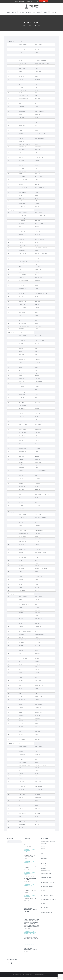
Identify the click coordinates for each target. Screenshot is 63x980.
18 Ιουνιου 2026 (27, 881)
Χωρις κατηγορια (28, 840)
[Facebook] (8, 962)
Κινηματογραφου (45, 870)
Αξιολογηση (44, 843)
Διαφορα (43, 848)
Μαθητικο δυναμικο (46, 877)
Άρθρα (28, 25)
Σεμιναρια (44, 890)
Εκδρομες (43, 863)
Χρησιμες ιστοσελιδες (47, 912)
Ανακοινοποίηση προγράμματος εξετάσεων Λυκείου (30, 949)
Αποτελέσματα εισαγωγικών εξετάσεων (31, 866)
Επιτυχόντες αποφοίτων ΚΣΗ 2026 (31, 843)
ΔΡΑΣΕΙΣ (32, 873)
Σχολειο (28, 850)
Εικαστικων (33, 932)
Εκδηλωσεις (44, 860)
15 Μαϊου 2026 (27, 941)
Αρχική (23, 25)
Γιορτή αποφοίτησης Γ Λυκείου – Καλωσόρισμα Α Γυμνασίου (30, 878)
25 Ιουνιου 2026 (27, 869)
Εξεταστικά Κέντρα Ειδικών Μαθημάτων (30, 899)
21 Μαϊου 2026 (27, 928)
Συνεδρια (43, 892)
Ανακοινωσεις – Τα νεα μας (48, 841)
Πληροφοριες (44, 879)
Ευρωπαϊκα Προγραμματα (47, 865)
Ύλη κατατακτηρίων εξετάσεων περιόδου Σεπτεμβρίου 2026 (29, 855)
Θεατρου (43, 868)
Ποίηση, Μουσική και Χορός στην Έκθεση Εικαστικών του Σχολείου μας (31, 938)
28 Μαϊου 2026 (27, 901)
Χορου (29, 933)
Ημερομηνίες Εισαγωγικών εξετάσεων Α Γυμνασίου (30, 889)
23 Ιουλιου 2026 (27, 846)
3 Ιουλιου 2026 (27, 858)
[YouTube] (11, 962)
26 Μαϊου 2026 (27, 913)
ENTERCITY (47, 974)
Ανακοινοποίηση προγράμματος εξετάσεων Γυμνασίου (30, 909)
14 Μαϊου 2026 (27, 952)
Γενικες (28, 873)
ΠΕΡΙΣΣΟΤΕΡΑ (44, 1)
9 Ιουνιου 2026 (27, 892)
